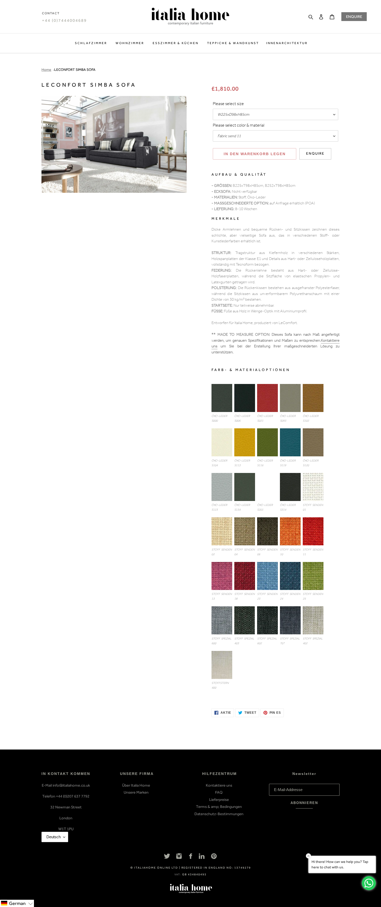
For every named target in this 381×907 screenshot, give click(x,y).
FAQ (219, 792)
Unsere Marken (136, 792)
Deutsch (53, 837)
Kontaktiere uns (219, 785)
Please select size (228, 104)
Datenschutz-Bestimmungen (218, 814)
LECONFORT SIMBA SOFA (74, 69)
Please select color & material (238, 126)
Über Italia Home (136, 785)
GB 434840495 (194, 874)
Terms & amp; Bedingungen (219, 806)
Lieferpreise (219, 799)
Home (46, 69)
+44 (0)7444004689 (64, 20)
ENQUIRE (354, 16)
